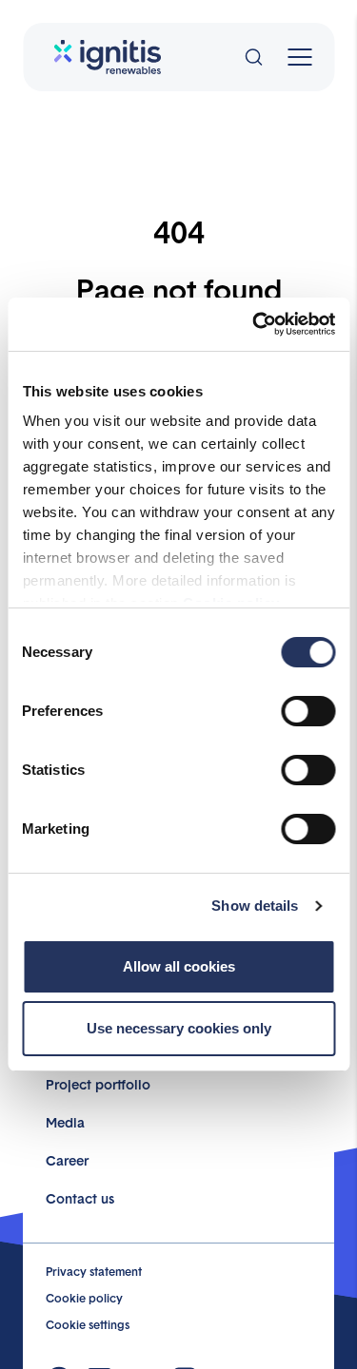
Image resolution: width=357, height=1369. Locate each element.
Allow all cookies (179, 966)
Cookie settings (87, 1324)
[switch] (308, 711)
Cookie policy (84, 1297)
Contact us (80, 1198)
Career (67, 1160)
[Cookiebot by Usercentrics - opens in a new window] (254, 324)
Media (65, 1121)
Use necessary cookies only (179, 1028)
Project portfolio (98, 1083)
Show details (254, 905)
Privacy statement (94, 1271)
